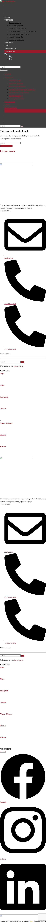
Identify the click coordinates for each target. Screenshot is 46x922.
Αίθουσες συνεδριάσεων (17, 86)
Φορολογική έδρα (15, 80)
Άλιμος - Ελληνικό (6, 423)
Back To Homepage (6, 146)
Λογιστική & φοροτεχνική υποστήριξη (22, 89)
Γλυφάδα (3, 408)
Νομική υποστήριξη (16, 96)
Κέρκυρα (3, 435)
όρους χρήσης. (18, 366)
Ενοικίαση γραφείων (16, 83)
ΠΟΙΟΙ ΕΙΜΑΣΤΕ (10, 108)
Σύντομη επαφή (7, 151)
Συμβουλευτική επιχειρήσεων (19, 92)
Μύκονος (3, 446)
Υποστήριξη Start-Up (16, 99)
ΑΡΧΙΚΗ (7, 74)
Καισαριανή (4, 397)
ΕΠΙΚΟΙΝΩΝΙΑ (10, 111)
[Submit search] (22, 126)
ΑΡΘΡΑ (7, 105)
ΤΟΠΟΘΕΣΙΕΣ (9, 102)
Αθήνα (2, 374)
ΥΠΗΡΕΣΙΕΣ (9, 77)
